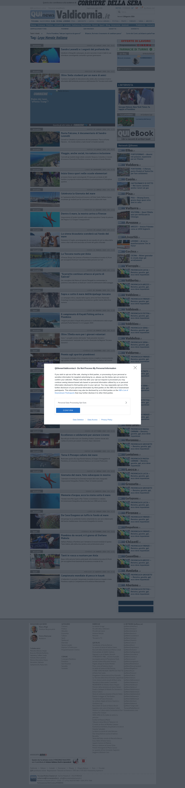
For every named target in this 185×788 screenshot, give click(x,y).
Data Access (92, 420)
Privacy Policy (106, 420)
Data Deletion (78, 420)
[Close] (136, 368)
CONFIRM (68, 410)
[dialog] (92, 394)
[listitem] (92, 402)
